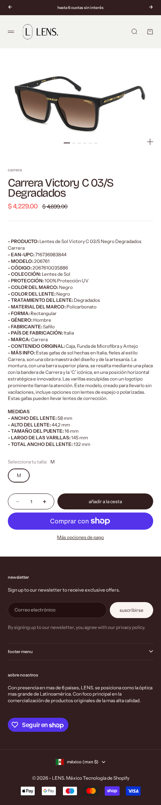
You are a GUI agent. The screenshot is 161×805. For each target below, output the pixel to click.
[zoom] (150, 142)
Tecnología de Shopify (106, 778)
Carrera (15, 170)
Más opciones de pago (80, 537)
